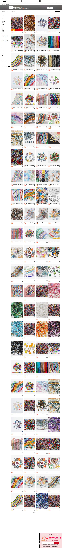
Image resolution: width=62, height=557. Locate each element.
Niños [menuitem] (22, 2)
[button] (57, 11)
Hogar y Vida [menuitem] (49, 2)
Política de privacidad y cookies (51, 544)
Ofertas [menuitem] (13, 2)
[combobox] (15, 13)
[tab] (3, 11)
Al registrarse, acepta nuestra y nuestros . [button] (50, 544)
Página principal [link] (3, 4)
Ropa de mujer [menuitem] (15, 2)
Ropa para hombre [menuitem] (29, 2)
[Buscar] (40, 1)
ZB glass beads (16, 7)
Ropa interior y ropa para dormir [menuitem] (43, 2)
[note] (17, 30)
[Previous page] (37, 512)
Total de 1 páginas (34, 512)
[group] (6, 18)
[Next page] (38, 512)
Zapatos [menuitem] (38, 2)
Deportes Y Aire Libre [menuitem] (58, 2)
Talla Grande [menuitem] (25, 2)
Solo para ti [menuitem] (7, 2)
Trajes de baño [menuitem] (19, 2)
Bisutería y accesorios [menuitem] (34, 2)
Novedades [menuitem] (10, 2)
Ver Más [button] (3, 31)
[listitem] (15, 8)
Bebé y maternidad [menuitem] (53, 2)
